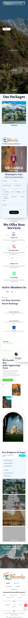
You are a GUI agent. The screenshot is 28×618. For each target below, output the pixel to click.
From (4, 165)
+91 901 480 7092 (14, 610)
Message (5, 180)
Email (4, 175)
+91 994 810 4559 (16, 609)
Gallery (18, 574)
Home (8, 571)
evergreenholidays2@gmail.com (15, 604)
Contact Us (14, 577)
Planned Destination (7, 160)
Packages (9, 574)
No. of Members (17, 160)
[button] (23, 3)
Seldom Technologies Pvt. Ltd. (14, 616)
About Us (16, 571)
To (15, 165)
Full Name (5, 156)
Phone (15, 156)
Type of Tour (5, 169)
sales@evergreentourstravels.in (14, 607)
